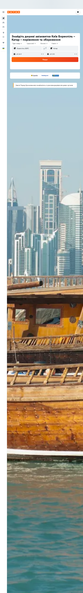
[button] (3, 12)
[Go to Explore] (3, 33)
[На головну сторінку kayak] (13, 12)
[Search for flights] (3, 18)
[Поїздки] (3, 43)
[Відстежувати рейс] (3, 37)
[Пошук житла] (3, 23)
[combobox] (44, 43)
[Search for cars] (3, 27)
